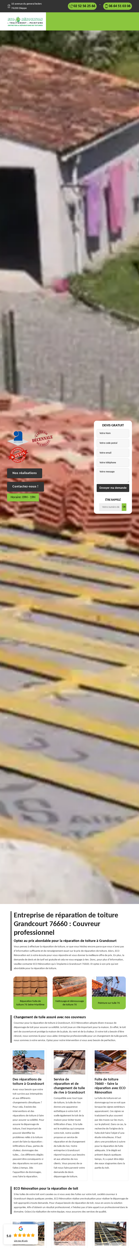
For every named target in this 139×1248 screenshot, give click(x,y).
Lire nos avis (21, 1241)
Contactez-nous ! (25, 486)
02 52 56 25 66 (84, 6)
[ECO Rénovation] (26, 21)
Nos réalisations (24, 473)
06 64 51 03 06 (119, 6)
